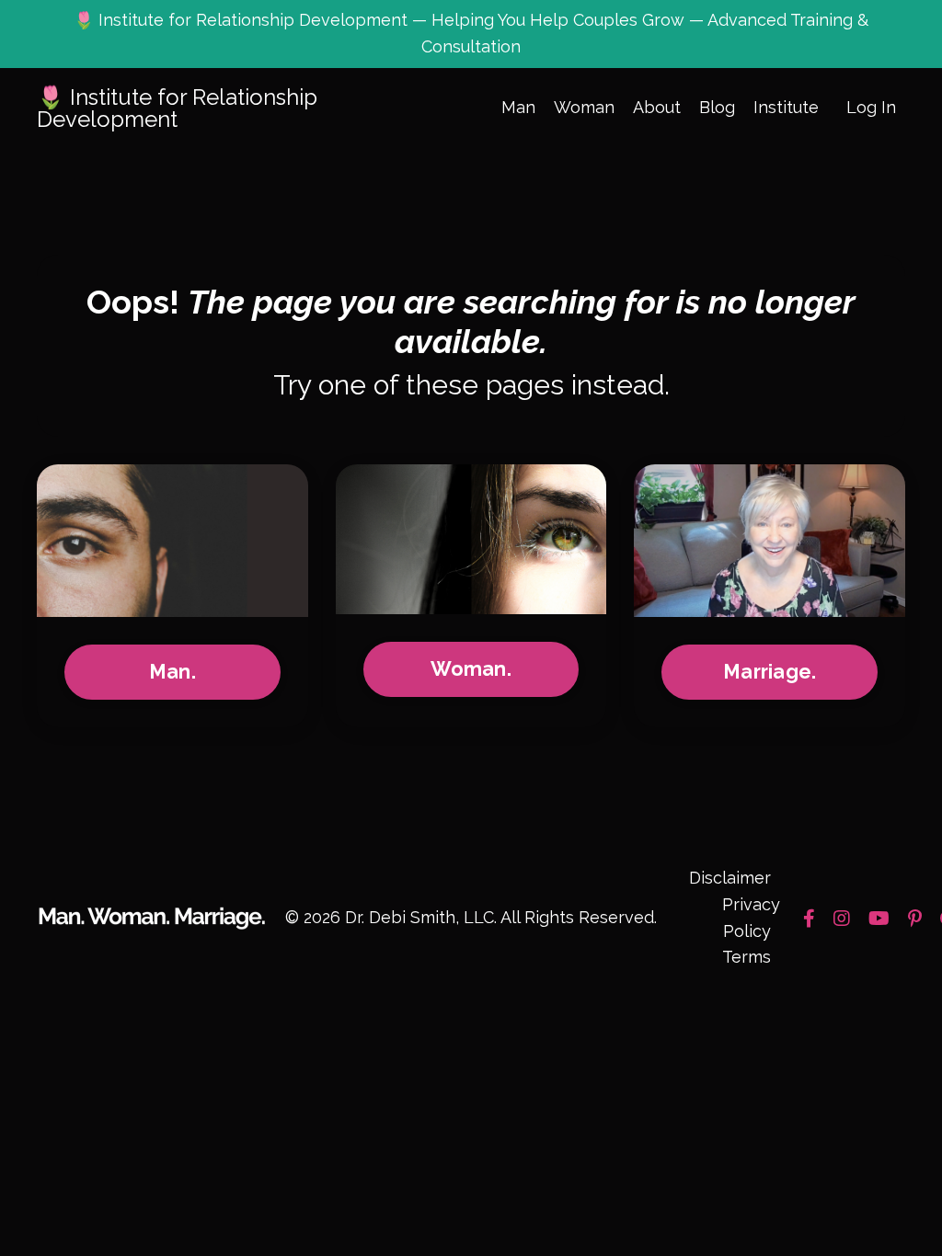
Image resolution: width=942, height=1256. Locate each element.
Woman (584, 107)
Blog (717, 107)
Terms (746, 956)
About (657, 107)
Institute (786, 107)
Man (518, 107)
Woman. (471, 668)
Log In (871, 107)
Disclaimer (730, 877)
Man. (172, 671)
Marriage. (769, 671)
